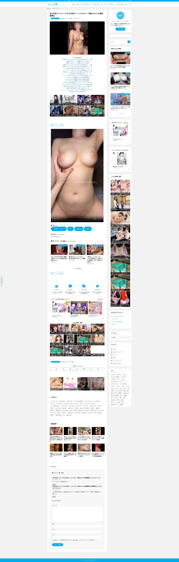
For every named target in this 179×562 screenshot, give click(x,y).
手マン (52, 412)
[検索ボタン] (129, 4)
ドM (76, 403)
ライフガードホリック (56, 315)
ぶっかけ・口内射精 (79, 401)
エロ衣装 (97, 401)
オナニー (114, 354)
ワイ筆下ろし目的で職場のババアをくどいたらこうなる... (76, 82)
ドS (81, 403)
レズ (99, 405)
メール (53, 529)
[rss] (130, 1)
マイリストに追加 (58, 125)
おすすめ (61, 401)
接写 (64, 412)
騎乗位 (71, 18)
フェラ (85, 405)
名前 (53, 524)
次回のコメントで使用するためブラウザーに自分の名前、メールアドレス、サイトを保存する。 (74, 540)
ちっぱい (69, 401)
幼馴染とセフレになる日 (118, 166)
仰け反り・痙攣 (84, 408)
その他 (113, 357)
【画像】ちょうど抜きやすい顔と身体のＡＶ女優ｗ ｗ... (77, 72)
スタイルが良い (68, 403)
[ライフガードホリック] (61, 308)
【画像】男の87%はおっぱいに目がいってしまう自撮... (76, 86)
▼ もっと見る (77, 268)
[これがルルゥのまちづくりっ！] (97, 308)
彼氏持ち (94, 410)
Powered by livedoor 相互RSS (77, 73)
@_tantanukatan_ (55, 236)
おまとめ (113, 324)
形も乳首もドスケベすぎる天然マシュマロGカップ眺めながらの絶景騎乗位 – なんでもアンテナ (76, 477)
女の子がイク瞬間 (78, 410)
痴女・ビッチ (93, 412)
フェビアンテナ (114, 318)
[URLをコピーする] (98, 369)
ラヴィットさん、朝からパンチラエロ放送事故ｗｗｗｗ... (76, 70)
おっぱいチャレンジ (116, 352)
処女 (92, 408)
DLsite (100, 299)
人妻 (77, 408)
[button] (56, 369)
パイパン (71, 405)
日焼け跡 (70, 412)
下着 (52, 408)
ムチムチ (92, 405)
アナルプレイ (89, 401)
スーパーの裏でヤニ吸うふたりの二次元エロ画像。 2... (76, 75)
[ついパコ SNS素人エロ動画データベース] (53, 4)
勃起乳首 (63, 18)
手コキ (100, 410)
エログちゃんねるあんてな (117, 321)
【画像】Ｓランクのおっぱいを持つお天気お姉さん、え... (76, 59)
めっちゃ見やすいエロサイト (117, 316)
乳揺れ (70, 408)
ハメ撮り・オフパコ (55, 18)
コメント (54, 505)
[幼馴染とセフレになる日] (121, 159)
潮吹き (84, 412)
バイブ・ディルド (89, 403)
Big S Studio (54, 316)
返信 (54, 484)
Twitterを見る (120, 29)
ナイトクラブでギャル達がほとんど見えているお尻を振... (76, 84)
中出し (58, 408)
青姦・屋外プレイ (60, 415)
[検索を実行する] (129, 42)
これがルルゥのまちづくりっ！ (95, 315)
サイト (53, 534)
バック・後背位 (55, 405)
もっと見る (120, 113)
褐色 (100, 412)
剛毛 (52, 410)
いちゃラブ (53, 401)
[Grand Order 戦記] (79, 308)
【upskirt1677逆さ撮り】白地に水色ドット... (77, 68)
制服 (98, 408)
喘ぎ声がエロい (67, 410)
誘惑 (52, 415)
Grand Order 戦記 (74, 315)
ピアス (78, 405)
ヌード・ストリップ (116, 360)
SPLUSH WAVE (73, 316)
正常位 (77, 412)
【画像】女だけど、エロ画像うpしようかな (77, 61)
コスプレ (59, 403)
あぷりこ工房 (91, 316)
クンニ (52, 403)
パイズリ (64, 405)
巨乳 (67, 18)
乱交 (64, 408)
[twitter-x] (129, 1)
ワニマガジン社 (116, 167)
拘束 (59, 412)
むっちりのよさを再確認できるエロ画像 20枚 (76, 77)
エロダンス (114, 349)
